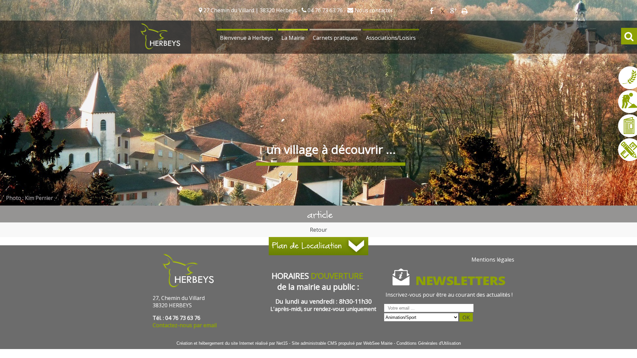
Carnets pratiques (335, 37)
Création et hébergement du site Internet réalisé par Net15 (232, 343)
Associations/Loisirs (391, 37)
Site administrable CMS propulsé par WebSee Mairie (342, 343)
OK (466, 317)
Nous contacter (373, 10)
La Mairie (293, 37)
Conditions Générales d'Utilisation (428, 343)
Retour (318, 229)
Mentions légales (492, 259)
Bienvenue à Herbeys (246, 37)
